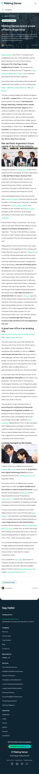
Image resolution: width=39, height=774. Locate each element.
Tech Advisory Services (9, 667)
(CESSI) (14, 205)
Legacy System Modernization (12, 688)
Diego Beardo (22, 205)
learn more (19, 559)
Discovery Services (8, 692)
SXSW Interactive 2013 (27, 476)
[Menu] (3, 10)
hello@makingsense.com (25, 569)
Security (4, 731)
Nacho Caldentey (7, 87)
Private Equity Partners (9, 701)
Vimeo (20, 337)
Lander (13, 469)
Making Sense (6, 55)
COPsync (25, 296)
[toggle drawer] (35, 3)
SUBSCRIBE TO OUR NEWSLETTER (19, 746)
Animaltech (6, 736)
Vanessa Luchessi (11, 199)
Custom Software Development (12, 684)
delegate (24, 493)
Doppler (4, 469)
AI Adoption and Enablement (11, 680)
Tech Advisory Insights (9, 20)
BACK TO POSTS (9, 16)
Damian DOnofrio (18, 73)
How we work (6, 636)
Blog (3, 644)
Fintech (4, 723)
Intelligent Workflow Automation (12, 671)
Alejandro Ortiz (29, 208)
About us (5, 632)
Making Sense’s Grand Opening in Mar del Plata (18, 334)
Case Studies (6, 640)
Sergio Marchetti (21, 87)
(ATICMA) (5, 218)
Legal (4, 719)
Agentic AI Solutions (8, 676)
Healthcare (5, 715)
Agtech (4, 727)
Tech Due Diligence (8, 705)
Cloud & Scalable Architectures (12, 697)
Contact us (5, 649)
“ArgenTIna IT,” (6, 499)
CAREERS (4, 657)
